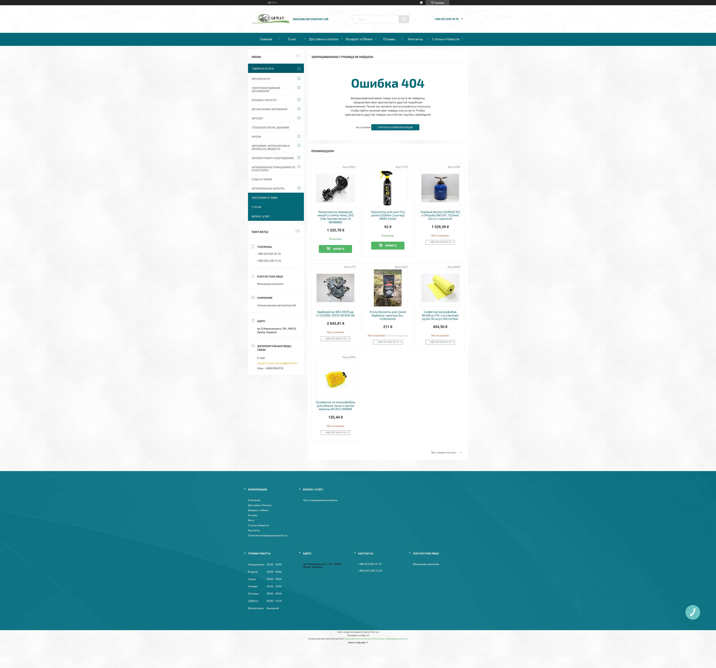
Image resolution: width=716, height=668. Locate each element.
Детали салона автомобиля (269, 109)
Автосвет (257, 118)
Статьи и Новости (445, 39)
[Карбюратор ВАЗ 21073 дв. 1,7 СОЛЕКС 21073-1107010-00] (335, 288)
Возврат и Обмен (359, 39)
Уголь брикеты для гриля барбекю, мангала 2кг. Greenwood (388, 315)
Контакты (415, 39)
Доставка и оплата (323, 39)
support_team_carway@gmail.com (277, 363)
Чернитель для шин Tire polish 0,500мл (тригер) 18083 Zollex (388, 215)
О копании (254, 500)
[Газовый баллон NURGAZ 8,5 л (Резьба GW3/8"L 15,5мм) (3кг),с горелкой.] (440, 188)
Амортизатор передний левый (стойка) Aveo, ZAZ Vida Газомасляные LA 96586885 (335, 217)
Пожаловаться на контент (358, 638)
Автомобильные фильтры (268, 188)
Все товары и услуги (443, 452)
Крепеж (256, 136)
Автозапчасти (261, 78)
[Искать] (403, 19)
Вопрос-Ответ (261, 216)
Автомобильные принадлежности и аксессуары (273, 169)
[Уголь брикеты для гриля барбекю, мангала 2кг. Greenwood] (388, 288)
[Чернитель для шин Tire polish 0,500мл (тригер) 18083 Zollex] (388, 188)
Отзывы (389, 39)
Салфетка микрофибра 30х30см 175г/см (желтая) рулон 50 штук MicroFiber (440, 315)
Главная (266, 39)
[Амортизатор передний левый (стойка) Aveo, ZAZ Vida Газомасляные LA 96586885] (335, 188)
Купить (339, 248)
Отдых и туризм (262, 179)
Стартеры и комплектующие (395, 127)
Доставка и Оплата (259, 505)
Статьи (256, 206)
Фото (251, 520)
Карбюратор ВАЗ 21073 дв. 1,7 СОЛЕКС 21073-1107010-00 (335, 313)
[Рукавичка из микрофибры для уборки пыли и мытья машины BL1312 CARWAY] (335, 378)
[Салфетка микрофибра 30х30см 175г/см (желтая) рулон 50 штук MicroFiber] (440, 288)
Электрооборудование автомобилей (266, 90)
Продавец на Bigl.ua (358, 635)
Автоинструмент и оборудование (273, 158)
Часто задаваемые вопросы (320, 500)
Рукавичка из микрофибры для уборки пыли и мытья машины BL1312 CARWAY (335, 405)
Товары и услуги (263, 68)
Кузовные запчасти (264, 100)
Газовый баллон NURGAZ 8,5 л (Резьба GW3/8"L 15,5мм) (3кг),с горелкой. (440, 215)
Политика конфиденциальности (267, 535)
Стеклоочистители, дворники (270, 127)
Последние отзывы (265, 197)
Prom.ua (374, 632)
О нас (292, 39)
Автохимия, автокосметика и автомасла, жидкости (271, 147)
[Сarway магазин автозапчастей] (271, 22)
